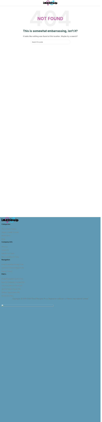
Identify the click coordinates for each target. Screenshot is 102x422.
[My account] (98, 3)
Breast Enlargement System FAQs (12, 279)
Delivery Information (8, 253)
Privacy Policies (6, 271)
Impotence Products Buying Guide (12, 268)
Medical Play (5, 235)
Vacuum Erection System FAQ (11, 289)
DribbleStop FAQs (7, 296)
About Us (4, 246)
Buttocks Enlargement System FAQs (13, 282)
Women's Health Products (10, 232)
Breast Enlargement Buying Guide (12, 264)
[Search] (68, 42)
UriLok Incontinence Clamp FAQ (11, 285)
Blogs (3, 239)
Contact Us (5, 250)
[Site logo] (50, 3)
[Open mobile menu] (2, 3)
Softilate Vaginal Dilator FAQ (10, 292)
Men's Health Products (8, 229)
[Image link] (9, 220)
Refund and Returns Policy (10, 257)
